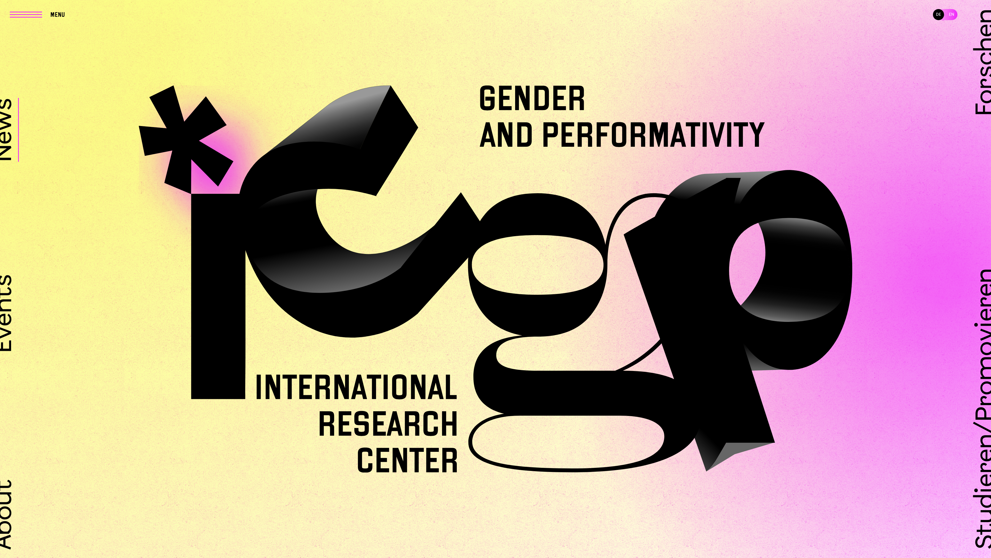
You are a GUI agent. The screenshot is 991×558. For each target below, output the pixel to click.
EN (951, 14)
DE (938, 14)
